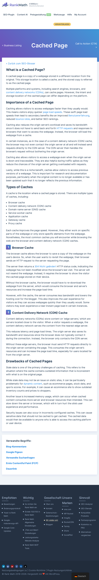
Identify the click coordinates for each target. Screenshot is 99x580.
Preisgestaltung (38, 14)
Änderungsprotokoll (12, 508)
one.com (67, 509)
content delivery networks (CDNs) (25, 92)
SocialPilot (68, 535)
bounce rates (23, 119)
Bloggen (49, 524)
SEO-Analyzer (87, 504)
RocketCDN (69, 522)
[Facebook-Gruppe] (7, 566)
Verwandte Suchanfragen (20, 457)
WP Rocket (68, 513)
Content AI (22, 14)
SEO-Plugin (8, 14)
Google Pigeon (14, 452)
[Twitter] (3, 566)
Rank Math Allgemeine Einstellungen (30, 522)
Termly (67, 526)
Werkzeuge (59, 14)
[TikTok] (25, 566)
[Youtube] (12, 566)
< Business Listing (12, 45)
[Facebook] (16, 566)
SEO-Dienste (86, 508)
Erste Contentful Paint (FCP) (22, 463)
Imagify (67, 518)
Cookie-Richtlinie (37, 570)
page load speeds (52, 112)
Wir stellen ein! (52, 520)
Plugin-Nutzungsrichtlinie (59, 570)
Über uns (49, 504)
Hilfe (69, 14)
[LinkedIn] (21, 566)
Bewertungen (9, 504)
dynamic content (33, 383)
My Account (80, 14)
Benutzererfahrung (78, 115)
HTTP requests (65, 128)
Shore (66, 531)
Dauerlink (11, 468)
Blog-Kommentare (16, 446)
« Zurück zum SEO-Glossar (20, 63)
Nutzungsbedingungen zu (14, 570)
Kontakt (49, 508)
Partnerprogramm (88, 520)
